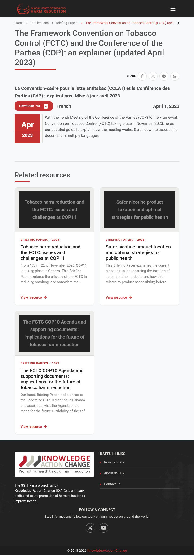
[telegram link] (163, 76)
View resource (31, 297)
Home (19, 23)
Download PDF (30, 106)
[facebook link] (142, 76)
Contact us (112, 484)
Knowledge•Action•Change (107, 550)
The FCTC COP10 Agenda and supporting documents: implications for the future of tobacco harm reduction (52, 379)
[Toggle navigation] (173, 8)
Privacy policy (114, 462)
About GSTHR (114, 473)
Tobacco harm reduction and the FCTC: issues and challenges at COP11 (50, 252)
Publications (39, 23)
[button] (142, 76)
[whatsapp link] (174, 76)
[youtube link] (103, 528)
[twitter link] (153, 76)
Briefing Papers (66, 23)
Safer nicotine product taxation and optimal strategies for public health (138, 252)
